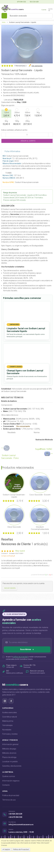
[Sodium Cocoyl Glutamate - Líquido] (14, 483)
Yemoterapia (7, 725)
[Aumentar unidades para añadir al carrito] (50, 135)
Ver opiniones (37, 66)
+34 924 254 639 (15, 814)
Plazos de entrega (9, 757)
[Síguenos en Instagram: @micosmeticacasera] (4, 700)
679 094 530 (21, 2)
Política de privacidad (10, 795)
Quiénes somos (8, 776)
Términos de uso (9, 800)
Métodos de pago (9, 749)
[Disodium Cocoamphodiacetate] (40, 515)
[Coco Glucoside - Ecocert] (40, 483)
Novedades (6, 730)
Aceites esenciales (9, 712)
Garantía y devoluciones (11, 766)
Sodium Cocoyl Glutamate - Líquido (14, 496)
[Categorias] (4, 15)
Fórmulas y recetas (10, 734)
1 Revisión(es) (19, 66)
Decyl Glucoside (14, 527)
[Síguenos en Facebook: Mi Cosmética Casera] (11, 700)
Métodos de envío (9, 753)
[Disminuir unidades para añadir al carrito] (3, 135)
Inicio (3, 22)
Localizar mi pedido (10, 762)
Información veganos (10, 781)
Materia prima (7, 721)
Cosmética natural (9, 717)
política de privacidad (20, 657)
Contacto (6, 785)
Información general (10, 744)
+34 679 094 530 (15, 817)
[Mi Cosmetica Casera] (12, 8)
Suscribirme (25, 649)
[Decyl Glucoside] (14, 515)
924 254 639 (34, 2)
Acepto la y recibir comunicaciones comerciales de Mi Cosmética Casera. (26, 658)
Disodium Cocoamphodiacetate (40, 528)
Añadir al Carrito (27, 141)
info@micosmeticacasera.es (21, 825)
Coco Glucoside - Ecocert (39, 495)
